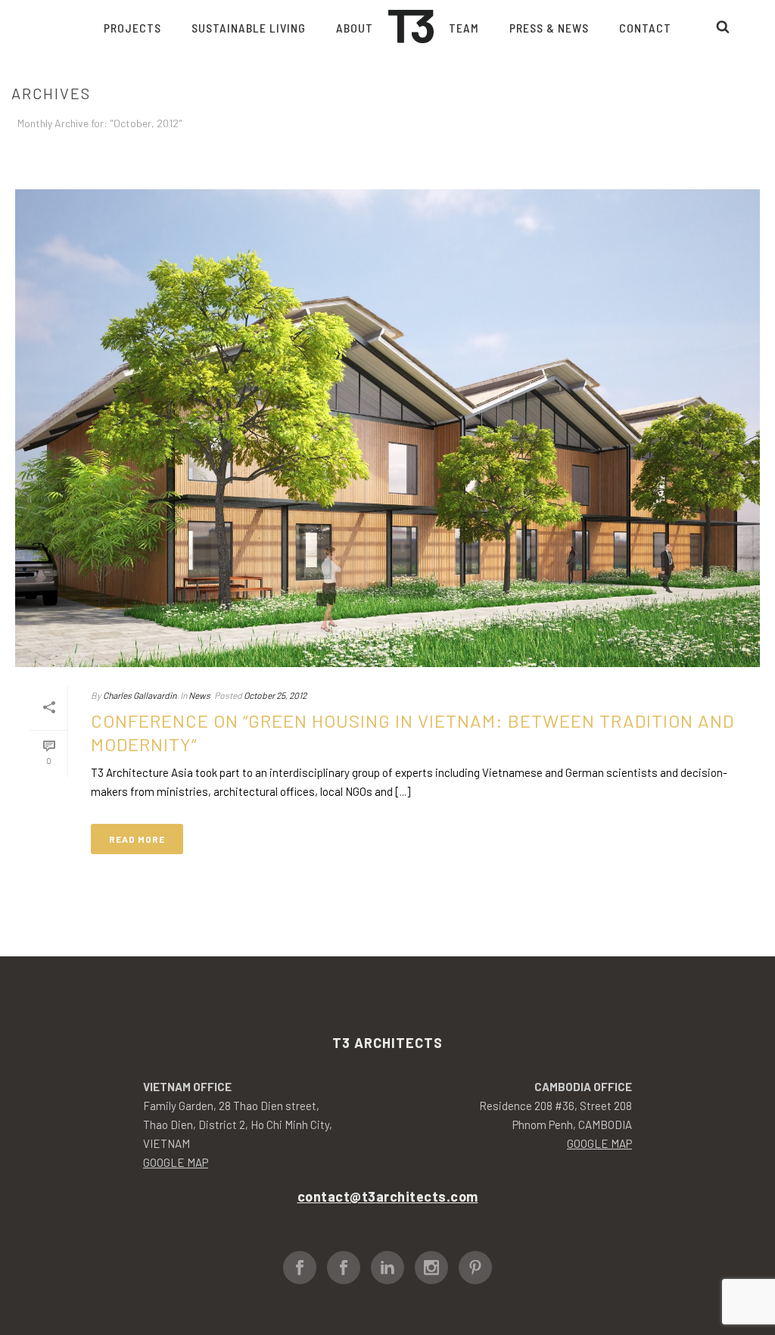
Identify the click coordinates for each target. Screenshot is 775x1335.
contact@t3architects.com (387, 1196)
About (354, 27)
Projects (132, 27)
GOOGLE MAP (175, 1162)
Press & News (549, 27)
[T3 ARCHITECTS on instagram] (431, 1267)
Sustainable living (248, 27)
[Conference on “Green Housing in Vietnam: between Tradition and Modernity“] (387, 428)
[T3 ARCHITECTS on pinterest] (475, 1267)
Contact (645, 27)
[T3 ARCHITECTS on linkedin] (387, 1267)
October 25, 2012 (275, 695)
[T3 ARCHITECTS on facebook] (299, 1267)
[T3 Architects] (411, 26)
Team (464, 27)
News (199, 695)
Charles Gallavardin (139, 695)
